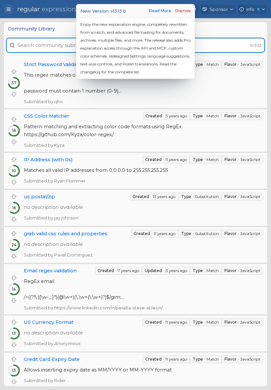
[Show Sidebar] (8, 9)
